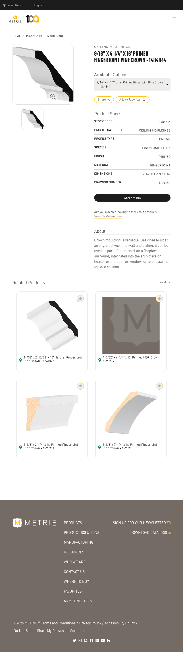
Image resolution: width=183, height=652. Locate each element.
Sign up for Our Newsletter (139, 522)
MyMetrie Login (78, 601)
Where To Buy (76, 581)
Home (16, 36)
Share (102, 99)
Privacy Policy (90, 623)
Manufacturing (78, 542)
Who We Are (75, 561)
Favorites (73, 591)
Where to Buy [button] (132, 198)
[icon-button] (53, 96)
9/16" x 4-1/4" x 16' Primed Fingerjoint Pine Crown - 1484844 (130, 84)
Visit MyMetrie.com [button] (108, 216)
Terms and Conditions (58, 623)
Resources (74, 552)
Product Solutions (81, 532)
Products (34, 36)
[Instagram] (80, 640)
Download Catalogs (148, 532)
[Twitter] (74, 640)
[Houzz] (108, 640)
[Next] (32, 119)
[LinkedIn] (97, 640)
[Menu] (174, 19)
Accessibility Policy (120, 623)
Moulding (55, 36)
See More (164, 282)
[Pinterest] (85, 640)
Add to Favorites (130, 99)
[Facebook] (91, 640)
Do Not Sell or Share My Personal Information (50, 630)
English (38, 5)
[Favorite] (80, 298)
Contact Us (74, 571)
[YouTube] (103, 640)
